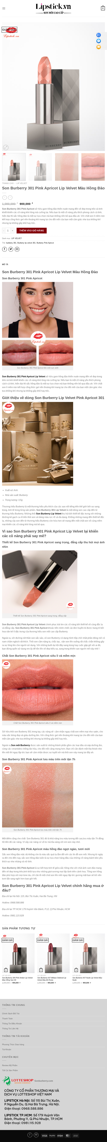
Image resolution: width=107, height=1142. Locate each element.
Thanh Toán (7, 1018)
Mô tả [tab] (5, 264)
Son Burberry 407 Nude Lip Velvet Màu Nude (87, 979)
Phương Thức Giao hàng (13, 1044)
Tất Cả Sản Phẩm (10, 1070)
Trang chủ (8, 183)
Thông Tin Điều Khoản (12, 1023)
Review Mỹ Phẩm (9, 1065)
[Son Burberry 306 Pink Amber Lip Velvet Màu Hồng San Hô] (18, 953)
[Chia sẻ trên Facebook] (4, 249)
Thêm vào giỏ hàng (31, 230)
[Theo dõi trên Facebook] (29, 1135)
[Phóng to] (5, 147)
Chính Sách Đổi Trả (10, 1013)
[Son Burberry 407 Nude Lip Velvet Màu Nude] (88, 953)
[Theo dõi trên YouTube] (36, 1135)
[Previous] (7, 87)
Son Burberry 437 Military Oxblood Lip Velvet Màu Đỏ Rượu (51, 979)
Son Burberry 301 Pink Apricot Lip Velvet (23, 376)
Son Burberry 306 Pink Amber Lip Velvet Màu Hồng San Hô (17, 979)
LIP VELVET (21, 183)
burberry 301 (11, 243)
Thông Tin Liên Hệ (10, 1028)
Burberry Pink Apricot (45, 243)
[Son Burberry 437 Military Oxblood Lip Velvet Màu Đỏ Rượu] (53, 953)
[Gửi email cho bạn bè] (17, 249)
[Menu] (3, 8)
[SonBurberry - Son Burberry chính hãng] (53, 8)
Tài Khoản (6, 1049)
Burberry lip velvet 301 (26, 243)
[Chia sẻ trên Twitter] (10, 249)
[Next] (99, 87)
